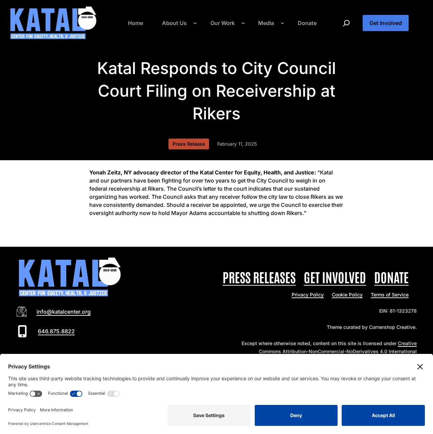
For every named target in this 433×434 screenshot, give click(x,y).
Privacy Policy (308, 294)
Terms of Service (390, 294)
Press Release (189, 144)
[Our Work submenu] (243, 23)
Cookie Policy (347, 294)
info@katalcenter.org (64, 311)
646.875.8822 (56, 331)
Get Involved (385, 23)
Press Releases (259, 276)
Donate (391, 276)
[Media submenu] (282, 23)
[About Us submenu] (195, 23)
